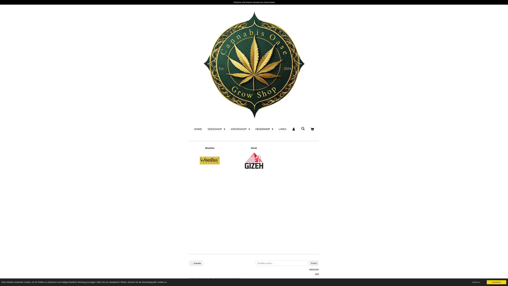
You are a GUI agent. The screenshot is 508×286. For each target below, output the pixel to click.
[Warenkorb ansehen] (312, 129)
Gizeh (254, 148)
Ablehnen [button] (476, 282)
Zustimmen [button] (496, 282)
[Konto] (294, 129)
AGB (317, 274)
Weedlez (209, 148)
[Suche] (303, 128)
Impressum (314, 269)
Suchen (314, 263)
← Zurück (196, 263)
